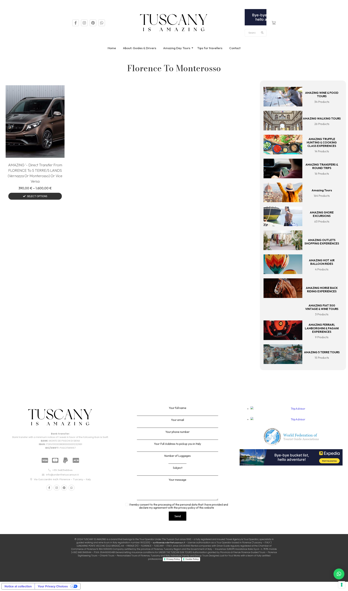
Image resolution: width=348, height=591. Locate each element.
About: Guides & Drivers (139, 48)
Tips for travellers (209, 48)
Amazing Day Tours (176, 48)
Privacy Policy (173, 559)
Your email (177, 420)
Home (112, 48)
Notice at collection (18, 586)
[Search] (262, 33)
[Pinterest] (93, 23)
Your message (177, 479)
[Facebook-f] (75, 23)
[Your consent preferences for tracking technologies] (341, 584)
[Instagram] (84, 23)
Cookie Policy (192, 559)
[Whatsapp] (101, 23)
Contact (235, 48)
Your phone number (177, 432)
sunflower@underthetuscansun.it (169, 542)
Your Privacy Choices (53, 586)
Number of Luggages (177, 456)
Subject (177, 467)
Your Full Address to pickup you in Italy (177, 444)
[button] (339, 574)
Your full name (177, 408)
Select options (37, 196)
